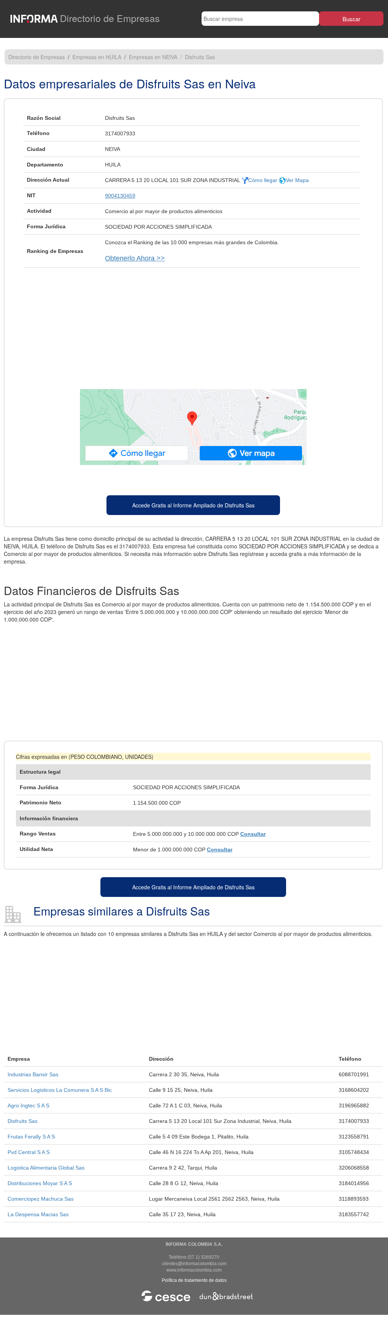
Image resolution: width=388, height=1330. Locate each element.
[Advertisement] (193, 325)
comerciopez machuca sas (41, 1199)
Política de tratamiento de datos (194, 1280)
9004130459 (120, 196)
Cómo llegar (263, 180)
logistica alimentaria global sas (46, 1168)
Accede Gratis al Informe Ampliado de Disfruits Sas (193, 505)
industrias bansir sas (33, 1074)
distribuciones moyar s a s (40, 1183)
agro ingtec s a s (28, 1105)
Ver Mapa (297, 180)
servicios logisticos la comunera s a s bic (60, 1090)
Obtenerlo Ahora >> (135, 258)
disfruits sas (23, 1121)
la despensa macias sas (38, 1214)
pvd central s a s (29, 1152)
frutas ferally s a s (31, 1137)
